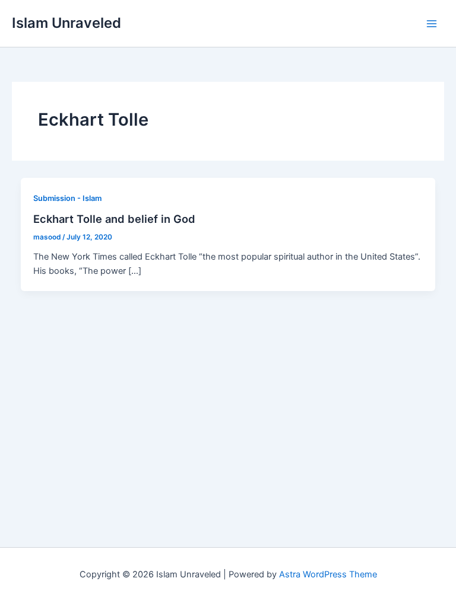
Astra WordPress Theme (328, 574)
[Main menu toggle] (431, 23)
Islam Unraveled (66, 22)
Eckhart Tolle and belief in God (114, 218)
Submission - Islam (67, 198)
